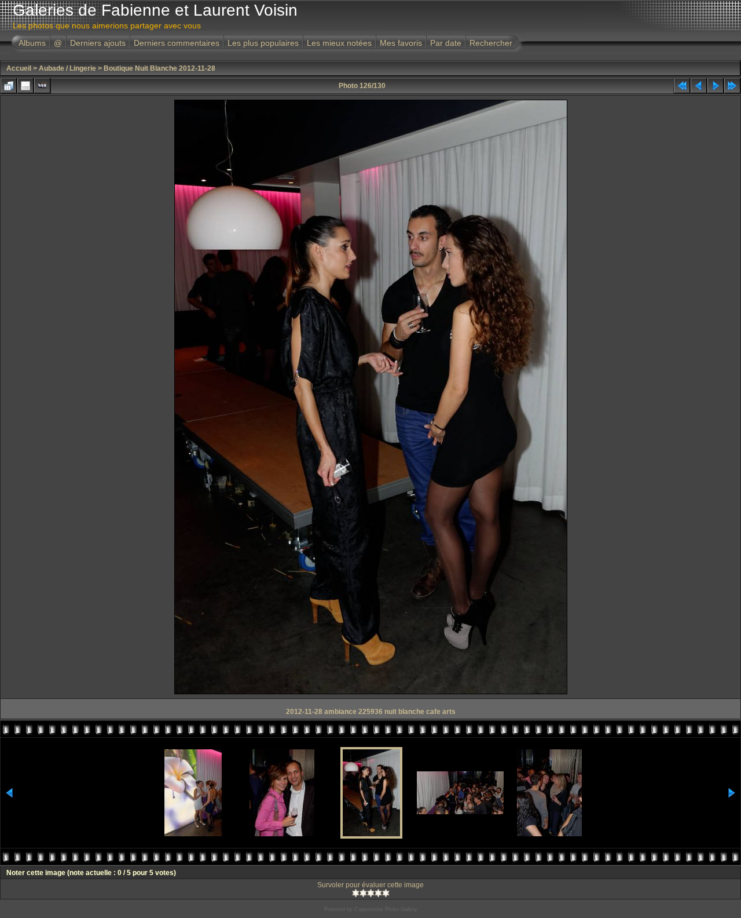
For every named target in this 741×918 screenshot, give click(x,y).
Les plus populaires (263, 43)
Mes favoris (401, 43)
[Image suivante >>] (715, 85)
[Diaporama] (42, 85)
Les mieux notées (339, 43)
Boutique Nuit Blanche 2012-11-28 (159, 68)
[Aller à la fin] (732, 85)
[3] (371, 893)
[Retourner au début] (682, 85)
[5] (386, 893)
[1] (356, 893)
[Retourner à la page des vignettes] (9, 85)
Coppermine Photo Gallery (385, 909)
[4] (378, 893)
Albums (32, 43)
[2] (363, 893)
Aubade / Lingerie (67, 68)
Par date (445, 43)
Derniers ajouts (98, 43)
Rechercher (490, 43)
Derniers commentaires (176, 43)
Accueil (18, 68)
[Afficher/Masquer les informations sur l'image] (25, 85)
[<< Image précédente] (699, 85)
